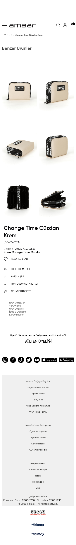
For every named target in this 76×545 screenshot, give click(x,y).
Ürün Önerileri (16, 309)
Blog (38, 488)
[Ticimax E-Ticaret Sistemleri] (38, 535)
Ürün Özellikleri (17, 303)
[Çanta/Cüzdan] (11, 35)
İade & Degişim (17, 312)
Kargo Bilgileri (16, 315)
